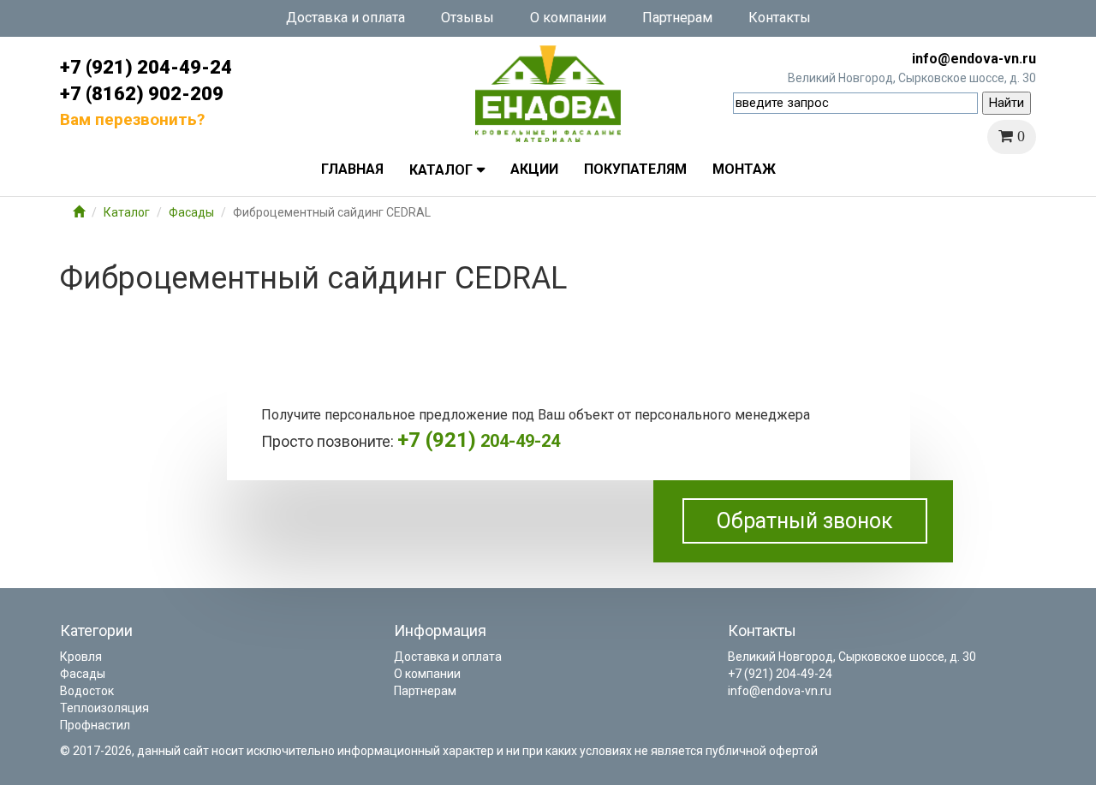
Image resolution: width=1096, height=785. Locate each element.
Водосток (87, 691)
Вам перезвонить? (132, 119)
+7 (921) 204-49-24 (146, 67)
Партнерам (677, 17)
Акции (534, 169)
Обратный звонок (805, 520)
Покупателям (635, 169)
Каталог (441, 170)
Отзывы (467, 17)
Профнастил (95, 725)
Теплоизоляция (104, 708)
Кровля (81, 656)
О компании (568, 17)
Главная (352, 169)
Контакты (779, 17)
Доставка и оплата (345, 17)
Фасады (191, 212)
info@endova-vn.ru (974, 59)
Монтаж (744, 169)
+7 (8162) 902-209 (141, 93)
